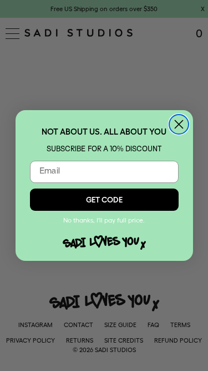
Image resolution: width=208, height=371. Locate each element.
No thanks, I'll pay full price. (104, 220)
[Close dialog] (179, 124)
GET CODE (104, 199)
